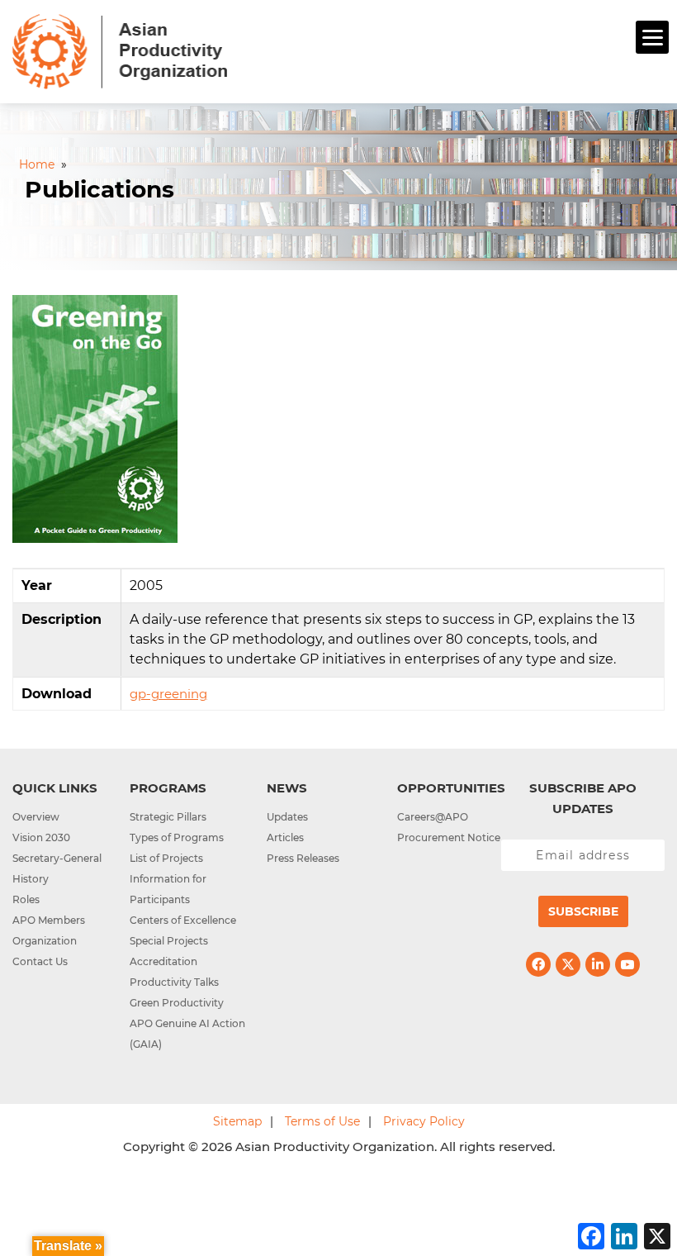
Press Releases (303, 858)
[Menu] (652, 37)
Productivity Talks (174, 982)
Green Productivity (177, 1003)
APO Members (48, 920)
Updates (287, 817)
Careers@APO (432, 817)
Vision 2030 (41, 837)
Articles (285, 837)
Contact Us (40, 961)
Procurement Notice (448, 837)
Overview (35, 817)
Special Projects (169, 941)
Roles (26, 899)
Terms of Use (322, 1121)
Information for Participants (168, 889)
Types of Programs (177, 837)
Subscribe (583, 911)
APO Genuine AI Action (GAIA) (187, 1033)
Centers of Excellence (183, 920)
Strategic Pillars (168, 817)
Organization (44, 941)
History (30, 879)
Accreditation (163, 961)
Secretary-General (57, 858)
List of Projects (166, 858)
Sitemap (237, 1121)
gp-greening (168, 694)
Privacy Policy (424, 1121)
